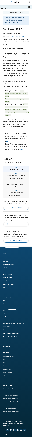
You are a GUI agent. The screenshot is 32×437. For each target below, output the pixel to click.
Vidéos (4, 365)
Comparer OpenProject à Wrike (10, 405)
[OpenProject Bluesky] (24, 430)
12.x (2, 6)
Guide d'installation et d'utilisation (11, 333)
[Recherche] (29, 2)
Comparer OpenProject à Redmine (11, 411)
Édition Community (7, 277)
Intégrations (5, 271)
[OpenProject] (4, 252)
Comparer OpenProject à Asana (10, 395)
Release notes (19, 252)
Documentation (10, 252)
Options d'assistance (7, 274)
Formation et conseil (7, 372)
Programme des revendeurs (9, 307)
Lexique (4, 362)
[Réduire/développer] (29, 7)
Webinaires (5, 379)
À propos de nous (7, 297)
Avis (4, 287)
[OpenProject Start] (15, 2)
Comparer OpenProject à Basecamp (11, 408)
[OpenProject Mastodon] (11, 430)
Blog (4, 375)
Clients (4, 303)
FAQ (4, 359)
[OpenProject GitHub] (7, 430)
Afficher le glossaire (17, 207)
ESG (4, 300)
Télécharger (5, 329)
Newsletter (5, 316)
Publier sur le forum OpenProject (17, 224)
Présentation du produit (8, 264)
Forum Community (7, 369)
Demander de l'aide (17, 240)
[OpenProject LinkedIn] (14, 430)
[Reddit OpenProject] (21, 430)
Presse (4, 313)
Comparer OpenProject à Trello (10, 398)
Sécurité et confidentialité (9, 284)
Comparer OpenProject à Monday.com (12, 401)
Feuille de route (6, 326)
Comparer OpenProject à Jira (10, 392)
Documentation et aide (8, 356)
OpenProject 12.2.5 (18, 37)
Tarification (5, 267)
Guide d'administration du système (11, 336)
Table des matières (16, 12)
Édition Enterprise (7, 280)
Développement (6, 339)
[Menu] (2, 2)
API (3, 343)
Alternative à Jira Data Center (10, 388)
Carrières (5, 310)
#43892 (21, 149)
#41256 (8, 141)
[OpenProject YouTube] (17, 430)
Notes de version (7, 346)
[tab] (16, 169)
